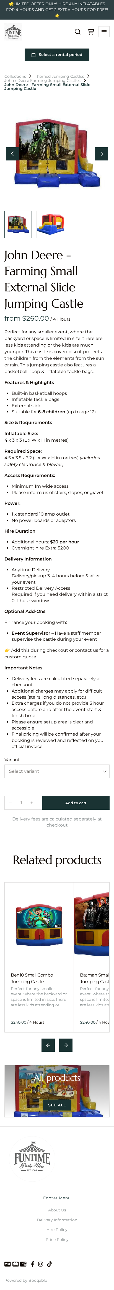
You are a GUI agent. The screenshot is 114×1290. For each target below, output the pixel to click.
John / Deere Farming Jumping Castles (42, 80)
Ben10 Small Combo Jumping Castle (32, 978)
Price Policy (57, 1239)
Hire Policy (57, 1229)
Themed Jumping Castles (59, 76)
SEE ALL (57, 1105)
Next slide (65, 1045)
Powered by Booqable (25, 1280)
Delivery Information (57, 1219)
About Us (57, 1210)
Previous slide (48, 1045)
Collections (15, 76)
